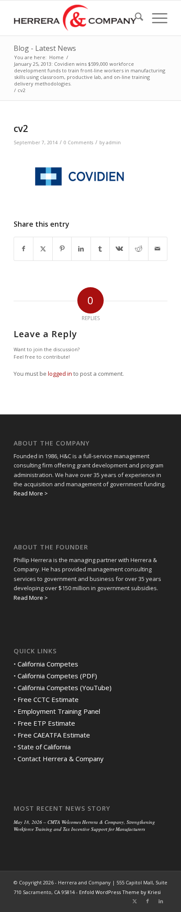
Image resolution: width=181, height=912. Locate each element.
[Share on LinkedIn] (81, 248)
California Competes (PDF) (57, 675)
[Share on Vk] (119, 248)
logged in (60, 374)
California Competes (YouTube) (65, 687)
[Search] (134, 18)
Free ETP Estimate (46, 723)
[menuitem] (134, 18)
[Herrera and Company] (75, 18)
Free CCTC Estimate (48, 699)
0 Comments (78, 142)
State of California (44, 746)
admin (113, 142)
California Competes (48, 663)
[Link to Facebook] (147, 901)
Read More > (31, 493)
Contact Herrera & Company (61, 758)
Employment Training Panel (59, 711)
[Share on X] (42, 248)
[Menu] (155, 18)
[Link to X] (134, 901)
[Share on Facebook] (23, 248)
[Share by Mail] (157, 248)
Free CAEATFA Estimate (54, 734)
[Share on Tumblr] (100, 248)
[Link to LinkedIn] (160, 901)
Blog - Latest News (45, 48)
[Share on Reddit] (138, 248)
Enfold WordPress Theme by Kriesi (120, 892)
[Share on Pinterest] (62, 248)
